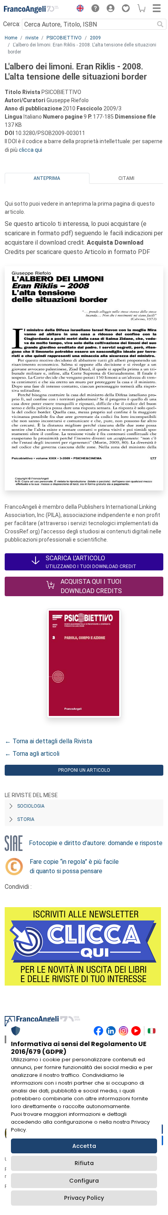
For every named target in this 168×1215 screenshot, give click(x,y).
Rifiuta (84, 1163)
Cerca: (11, 24)
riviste (31, 38)
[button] (78, 9)
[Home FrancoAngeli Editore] (31, 9)
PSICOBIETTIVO (64, 38)
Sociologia (31, 806)
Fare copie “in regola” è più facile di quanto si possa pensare (74, 866)
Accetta (84, 1146)
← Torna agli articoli (32, 753)
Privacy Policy (84, 1198)
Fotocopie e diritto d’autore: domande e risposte (96, 843)
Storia (25, 819)
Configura (84, 1181)
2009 (95, 38)
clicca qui (30, 150)
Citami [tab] (126, 178)
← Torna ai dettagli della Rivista (48, 741)
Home (11, 38)
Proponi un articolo (84, 770)
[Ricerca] (160, 24)
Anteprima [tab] (47, 178)
